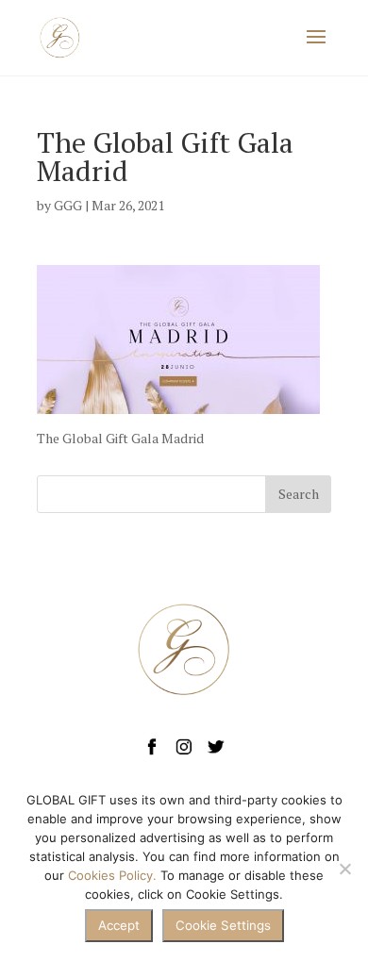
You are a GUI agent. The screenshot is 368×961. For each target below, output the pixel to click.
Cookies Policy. (112, 875)
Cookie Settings (223, 925)
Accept (119, 925)
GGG (68, 205)
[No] (344, 868)
